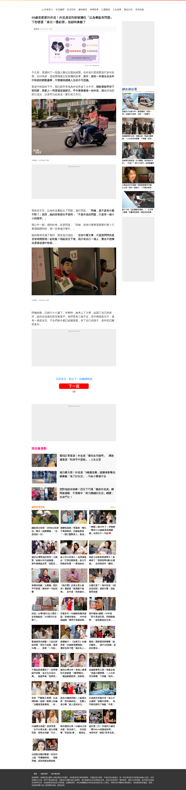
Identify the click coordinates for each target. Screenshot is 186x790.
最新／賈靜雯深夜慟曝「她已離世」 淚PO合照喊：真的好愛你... (102, 644)
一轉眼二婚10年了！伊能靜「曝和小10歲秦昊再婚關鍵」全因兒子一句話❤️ (102, 530)
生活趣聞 (60, 9)
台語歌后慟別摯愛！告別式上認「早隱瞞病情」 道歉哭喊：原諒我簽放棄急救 (44, 757)
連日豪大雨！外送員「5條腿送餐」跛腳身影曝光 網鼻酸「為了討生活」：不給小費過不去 (88, 474)
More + (113, 507)
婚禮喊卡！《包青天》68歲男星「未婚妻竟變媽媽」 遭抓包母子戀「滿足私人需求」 (73, 645)
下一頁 (73, 386)
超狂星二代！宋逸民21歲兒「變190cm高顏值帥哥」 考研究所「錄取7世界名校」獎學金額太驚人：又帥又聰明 (102, 729)
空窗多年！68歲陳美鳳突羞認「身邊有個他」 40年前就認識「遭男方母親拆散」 (73, 616)
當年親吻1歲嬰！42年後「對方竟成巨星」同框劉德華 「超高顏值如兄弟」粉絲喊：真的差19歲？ (102, 617)
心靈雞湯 (105, 9)
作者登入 (48, 9)
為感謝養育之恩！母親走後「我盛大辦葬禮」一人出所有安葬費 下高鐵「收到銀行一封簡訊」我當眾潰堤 (102, 673)
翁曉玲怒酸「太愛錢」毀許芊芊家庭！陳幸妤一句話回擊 (44, 588)
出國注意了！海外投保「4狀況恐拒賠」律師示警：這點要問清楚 (102, 588)
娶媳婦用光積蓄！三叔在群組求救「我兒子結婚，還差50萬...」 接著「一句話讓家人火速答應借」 (44, 645)
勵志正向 (128, 9)
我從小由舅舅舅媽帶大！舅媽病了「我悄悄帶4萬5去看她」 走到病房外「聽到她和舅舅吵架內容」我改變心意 (102, 560)
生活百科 (71, 9)
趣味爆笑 (82, 9)
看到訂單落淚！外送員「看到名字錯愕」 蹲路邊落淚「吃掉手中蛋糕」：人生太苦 (87, 457)
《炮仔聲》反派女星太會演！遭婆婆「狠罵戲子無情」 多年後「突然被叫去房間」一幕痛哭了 (73, 588)
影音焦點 (140, 9)
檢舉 (50, 29)
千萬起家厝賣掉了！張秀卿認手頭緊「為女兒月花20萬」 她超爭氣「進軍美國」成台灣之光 (44, 673)
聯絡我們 (44, 774)
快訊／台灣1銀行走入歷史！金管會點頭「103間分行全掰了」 (45, 616)
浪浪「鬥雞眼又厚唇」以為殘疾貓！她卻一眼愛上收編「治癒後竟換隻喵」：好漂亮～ (44, 701)
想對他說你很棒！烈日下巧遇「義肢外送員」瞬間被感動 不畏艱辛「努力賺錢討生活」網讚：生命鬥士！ (87, 493)
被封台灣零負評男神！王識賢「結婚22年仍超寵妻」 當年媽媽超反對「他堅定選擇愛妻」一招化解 (45, 560)
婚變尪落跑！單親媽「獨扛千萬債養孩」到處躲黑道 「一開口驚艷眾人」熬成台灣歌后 (73, 531)
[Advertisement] (74, 184)
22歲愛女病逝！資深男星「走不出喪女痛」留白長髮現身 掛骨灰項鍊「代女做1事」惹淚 (45, 729)
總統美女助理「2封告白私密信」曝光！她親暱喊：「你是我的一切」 (45, 531)
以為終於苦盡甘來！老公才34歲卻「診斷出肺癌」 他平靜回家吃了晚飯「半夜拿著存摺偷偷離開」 (102, 701)
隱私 (35, 774)
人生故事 (117, 9)
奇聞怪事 (94, 9)
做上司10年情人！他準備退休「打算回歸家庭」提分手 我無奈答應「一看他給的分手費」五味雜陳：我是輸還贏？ (74, 560)
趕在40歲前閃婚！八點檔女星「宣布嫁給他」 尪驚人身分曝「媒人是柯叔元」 (73, 701)
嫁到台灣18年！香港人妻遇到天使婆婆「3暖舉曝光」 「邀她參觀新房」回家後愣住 (73, 673)
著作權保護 (55, 774)
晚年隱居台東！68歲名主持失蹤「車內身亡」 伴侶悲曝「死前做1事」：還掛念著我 (73, 729)
